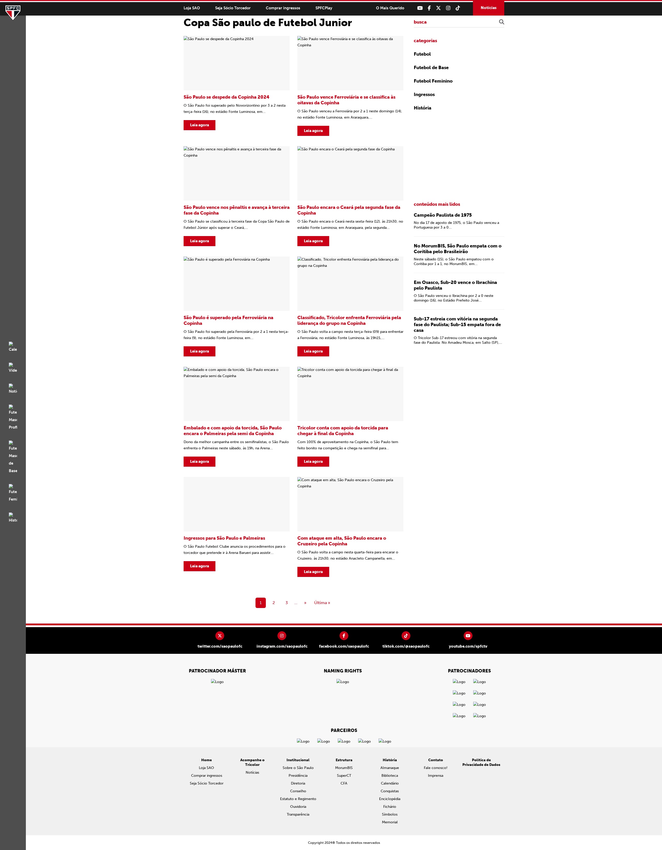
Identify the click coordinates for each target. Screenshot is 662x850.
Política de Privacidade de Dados (481, 762)
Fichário (389, 806)
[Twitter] (438, 8)
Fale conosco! (435, 768)
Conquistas (390, 791)
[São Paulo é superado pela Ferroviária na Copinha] (237, 306)
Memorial (390, 822)
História (422, 108)
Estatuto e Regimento (298, 799)
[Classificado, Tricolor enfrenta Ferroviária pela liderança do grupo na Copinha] (350, 306)
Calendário (390, 783)
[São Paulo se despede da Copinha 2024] (237, 86)
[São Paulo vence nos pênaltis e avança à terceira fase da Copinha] (237, 196)
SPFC (13, 13)
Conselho (298, 791)
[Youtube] (420, 8)
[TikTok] (458, 8)
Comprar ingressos (283, 8)
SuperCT (344, 775)
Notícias (488, 7)
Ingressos (424, 94)
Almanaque (389, 768)
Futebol (422, 54)
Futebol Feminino (433, 81)
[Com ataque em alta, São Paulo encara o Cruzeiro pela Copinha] (350, 527)
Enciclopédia (389, 799)
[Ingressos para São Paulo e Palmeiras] (237, 527)
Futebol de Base (431, 67)
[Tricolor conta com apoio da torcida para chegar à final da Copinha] (350, 417)
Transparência (298, 814)
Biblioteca (389, 775)
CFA (344, 783)
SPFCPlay (323, 8)
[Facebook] (429, 8)
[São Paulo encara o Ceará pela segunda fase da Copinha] (350, 196)
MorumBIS (344, 768)
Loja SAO (192, 8)
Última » (322, 602)
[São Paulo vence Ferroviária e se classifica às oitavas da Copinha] (350, 86)
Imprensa (435, 775)
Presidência (298, 775)
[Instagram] (448, 8)
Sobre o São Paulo (298, 768)
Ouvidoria (298, 806)
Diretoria (298, 783)
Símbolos (389, 814)
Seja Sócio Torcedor (233, 8)
